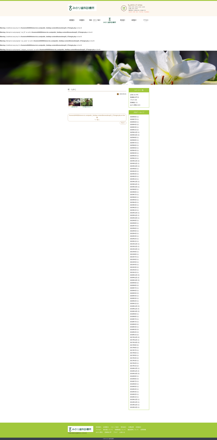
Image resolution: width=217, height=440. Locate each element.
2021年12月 (133, 244)
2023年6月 (133, 197)
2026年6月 (133, 122)
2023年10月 (133, 187)
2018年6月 (133, 324)
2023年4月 (133, 202)
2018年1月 (133, 334)
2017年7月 (133, 350)
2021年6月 (133, 259)
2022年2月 (133, 238)
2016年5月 (133, 386)
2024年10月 (133, 166)
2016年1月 (133, 397)
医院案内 (98, 427)
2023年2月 (133, 207)
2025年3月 (133, 153)
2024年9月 (133, 168)
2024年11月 (133, 163)
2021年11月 (133, 246)
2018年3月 (133, 329)
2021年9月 (133, 251)
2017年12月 (133, 337)
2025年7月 (133, 142)
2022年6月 (133, 228)
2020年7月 (133, 288)
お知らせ (133, 94)
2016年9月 (133, 376)
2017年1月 (133, 366)
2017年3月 (133, 360)
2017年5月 (133, 355)
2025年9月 (133, 137)
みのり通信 (133, 105)
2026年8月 (133, 117)
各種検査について (120, 429)
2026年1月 (133, 129)
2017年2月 (133, 363)
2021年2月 (133, 270)
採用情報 (143, 429)
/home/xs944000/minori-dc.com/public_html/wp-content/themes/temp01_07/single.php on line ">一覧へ (97, 117)
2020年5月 (133, 293)
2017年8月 (133, 347)
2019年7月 (133, 319)
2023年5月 (133, 200)
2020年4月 (133, 296)
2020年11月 (133, 277)
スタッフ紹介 (115, 427)
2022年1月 (133, 241)
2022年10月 (133, 218)
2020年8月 (133, 285)
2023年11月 (133, 184)
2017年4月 (133, 358)
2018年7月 (133, 321)
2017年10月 (133, 342)
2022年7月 (133, 225)
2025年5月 (133, 148)
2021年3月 (133, 267)
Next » (123, 123)
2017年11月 (133, 340)
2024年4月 (133, 171)
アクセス (98, 429)
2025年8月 (133, 140)
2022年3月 (133, 236)
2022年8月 (133, 223)
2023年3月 (133, 205)
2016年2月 (133, 394)
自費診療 (131, 427)
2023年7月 (133, 194)
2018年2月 (133, 332)
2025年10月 (133, 135)
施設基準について (133, 429)
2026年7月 (133, 119)
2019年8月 (133, 316)
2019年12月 (133, 306)
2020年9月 (133, 283)
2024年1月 (133, 179)
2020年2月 (133, 301)
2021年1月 (133, 272)
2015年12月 (133, 399)
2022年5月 (133, 231)
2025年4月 (133, 150)
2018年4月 (133, 327)
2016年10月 (133, 373)
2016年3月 (133, 392)
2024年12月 (133, 161)
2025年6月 (133, 145)
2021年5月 (133, 262)
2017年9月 (133, 345)
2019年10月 (133, 311)
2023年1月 (133, 210)
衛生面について (108, 429)
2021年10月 (133, 249)
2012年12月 (133, 407)
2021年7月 (133, 257)
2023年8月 (133, 192)
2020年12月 (133, 275)
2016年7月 (133, 381)
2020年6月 (133, 290)
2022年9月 (133, 220)
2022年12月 (133, 213)
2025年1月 (133, 158)
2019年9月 (133, 314)
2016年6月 (133, 384)
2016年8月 (133, 379)
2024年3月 (133, 174)
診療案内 (106, 427)
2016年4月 (133, 389)
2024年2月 (133, 176)
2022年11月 (133, 215)
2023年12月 (133, 181)
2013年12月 (133, 404)
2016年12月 (133, 368)
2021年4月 (133, 264)
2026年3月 (133, 127)
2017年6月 (133, 353)
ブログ (132, 100)
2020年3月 (133, 298)
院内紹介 (123, 427)
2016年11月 (133, 371)
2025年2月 (133, 155)
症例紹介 (133, 102)
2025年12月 (133, 132)
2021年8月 (133, 254)
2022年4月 (133, 233)
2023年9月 (133, 189)
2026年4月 (133, 124)
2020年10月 (133, 280)
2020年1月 (133, 303)
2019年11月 (133, 309)
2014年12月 (133, 402)
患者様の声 (133, 97)
